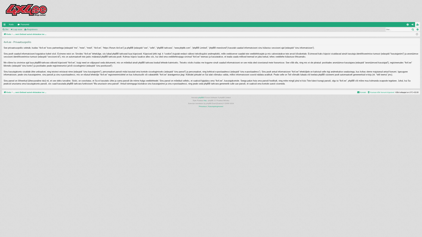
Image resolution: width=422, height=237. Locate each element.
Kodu (11, 24)
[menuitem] (407, 24)
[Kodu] (26, 11)
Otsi (6, 29)
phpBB (201, 97)
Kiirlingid (5, 25)
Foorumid (25, 24)
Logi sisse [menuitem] (413, 25)
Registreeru (32, 29)
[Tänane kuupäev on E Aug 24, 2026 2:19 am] (417, 34)
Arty (205, 100)
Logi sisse (17, 29)
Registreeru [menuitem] (418, 25)
